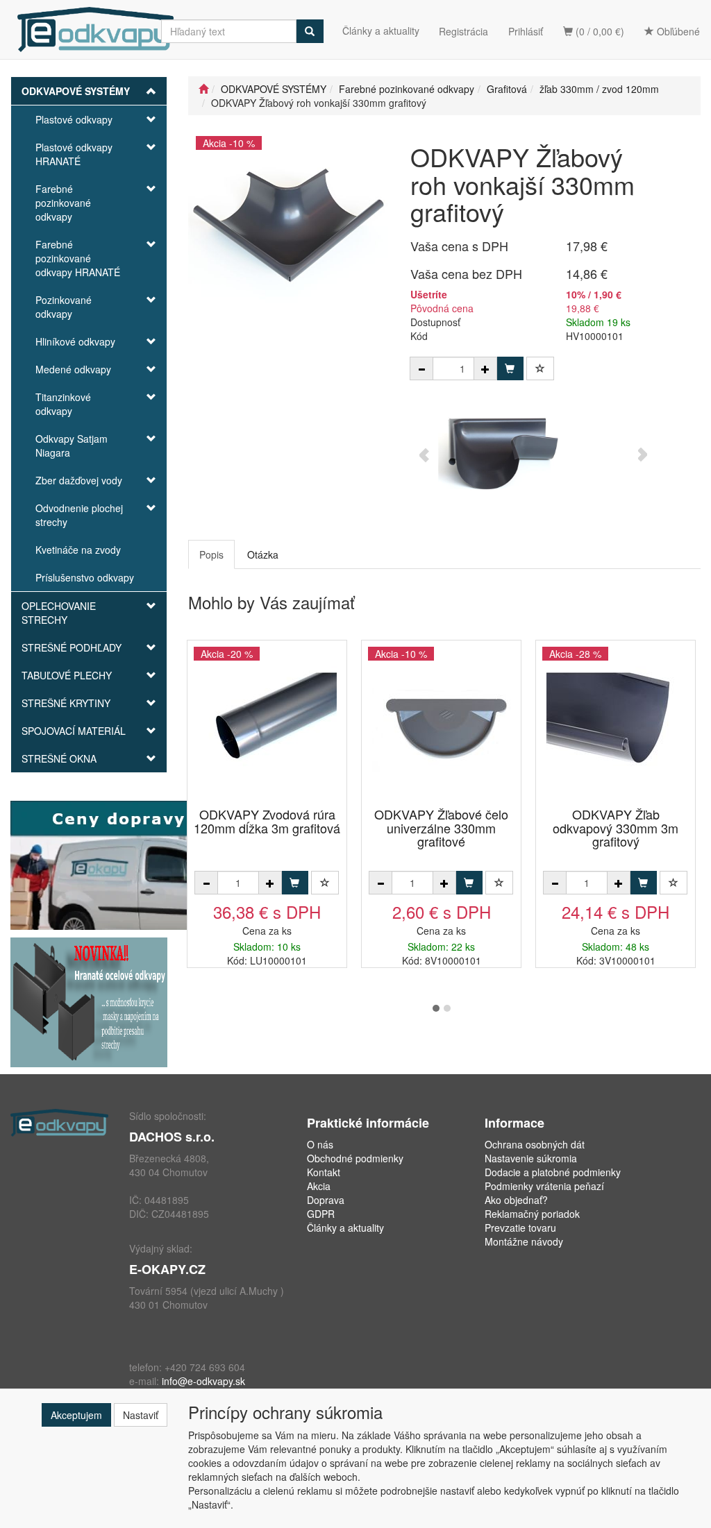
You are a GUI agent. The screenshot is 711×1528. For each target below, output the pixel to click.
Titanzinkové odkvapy (63, 404)
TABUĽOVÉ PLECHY (67, 675)
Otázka (262, 554)
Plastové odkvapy (73, 119)
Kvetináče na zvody (78, 550)
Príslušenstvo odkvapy (84, 577)
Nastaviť (140, 1415)
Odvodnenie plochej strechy (79, 515)
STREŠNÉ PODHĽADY (72, 647)
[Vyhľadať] (310, 31)
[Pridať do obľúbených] (540, 368)
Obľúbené (677, 31)
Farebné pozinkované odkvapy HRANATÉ (77, 258)
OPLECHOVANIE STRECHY (59, 613)
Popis (211, 554)
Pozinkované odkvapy (63, 307)
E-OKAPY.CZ (167, 1269)
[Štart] (203, 89)
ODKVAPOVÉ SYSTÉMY (76, 91)
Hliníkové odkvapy (75, 341)
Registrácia (463, 31)
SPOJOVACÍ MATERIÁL (74, 731)
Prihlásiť (525, 31)
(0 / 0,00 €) (598, 31)
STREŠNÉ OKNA (59, 758)
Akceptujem (76, 1415)
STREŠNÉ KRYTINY (66, 703)
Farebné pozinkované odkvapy (63, 202)
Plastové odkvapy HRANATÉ (73, 154)
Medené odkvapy (73, 369)
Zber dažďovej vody (78, 480)
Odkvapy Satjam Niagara (71, 445)
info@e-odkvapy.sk (203, 1381)
